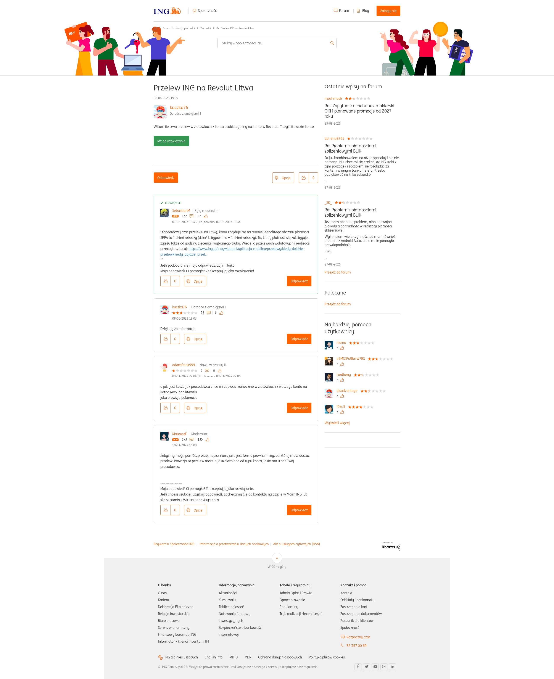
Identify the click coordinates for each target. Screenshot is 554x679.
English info (213, 657)
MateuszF (179, 434)
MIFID (233, 657)
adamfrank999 (183, 365)
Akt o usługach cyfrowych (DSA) (296, 544)
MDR (248, 657)
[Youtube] (375, 666)
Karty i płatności (185, 28)
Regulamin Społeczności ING (174, 544)
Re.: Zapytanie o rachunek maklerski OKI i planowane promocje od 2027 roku (359, 111)
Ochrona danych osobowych (280, 657)
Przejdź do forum (338, 272)
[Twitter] (366, 666)
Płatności (205, 28)
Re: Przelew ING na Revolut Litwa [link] (235, 28)
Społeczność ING (155, 28)
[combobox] (277, 43)
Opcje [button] (286, 178)
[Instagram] (383, 666)
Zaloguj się (388, 11)
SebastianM (181, 210)
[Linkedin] (392, 666)
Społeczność (207, 10)
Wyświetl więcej (337, 423)
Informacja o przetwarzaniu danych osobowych (234, 544)
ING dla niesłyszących (181, 657)
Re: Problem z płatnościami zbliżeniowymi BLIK (350, 148)
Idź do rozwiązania (171, 141)
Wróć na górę (277, 567)
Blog (365, 10)
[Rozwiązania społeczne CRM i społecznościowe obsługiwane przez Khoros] (391, 546)
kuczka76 (179, 107)
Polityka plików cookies (327, 657)
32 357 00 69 (356, 646)
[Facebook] (357, 666)
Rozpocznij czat (358, 637)
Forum (344, 10)
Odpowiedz (165, 177)
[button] (304, 177)
